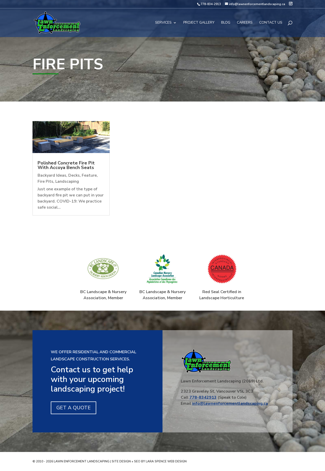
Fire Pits (45, 181)
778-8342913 (203, 397)
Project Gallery (199, 23)
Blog (225, 23)
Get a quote (73, 407)
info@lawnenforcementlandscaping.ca (230, 403)
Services (163, 23)
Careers (245, 23)
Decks (74, 175)
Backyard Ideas (52, 175)
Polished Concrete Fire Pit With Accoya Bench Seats (66, 165)
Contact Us (270, 23)
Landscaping (67, 181)
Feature (89, 175)
